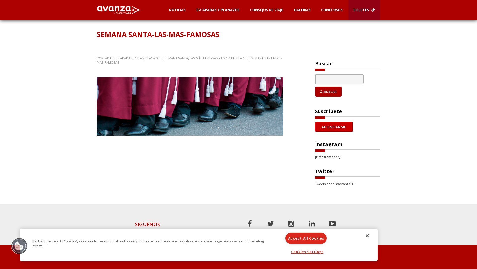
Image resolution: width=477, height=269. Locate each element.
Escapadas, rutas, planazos (138, 58)
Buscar (330, 91)
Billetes (361, 9)
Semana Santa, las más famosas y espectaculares (206, 58)
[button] (19, 246)
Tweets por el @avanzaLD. (335, 184)
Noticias (177, 9)
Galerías (302, 9)
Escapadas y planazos (217, 9)
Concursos (332, 9)
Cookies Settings (307, 251)
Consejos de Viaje (266, 9)
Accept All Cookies (306, 238)
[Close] (367, 236)
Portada (104, 58)
